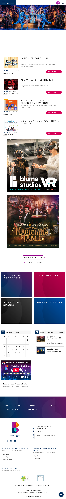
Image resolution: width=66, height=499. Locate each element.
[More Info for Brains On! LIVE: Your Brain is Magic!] (11, 125)
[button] (63, 2)
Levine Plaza (37, 458)
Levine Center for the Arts (44, 449)
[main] (33, 201)
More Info (56, 46)
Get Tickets (56, 41)
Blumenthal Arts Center (15, 449)
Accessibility (39, 492)
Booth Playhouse (8, 73)
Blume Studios (9, 468)
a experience (33, 496)
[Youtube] (15, 441)
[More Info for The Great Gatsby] (33, 17)
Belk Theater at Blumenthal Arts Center (12, 43)
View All (61, 332)
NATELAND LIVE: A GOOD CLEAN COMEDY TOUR (37, 101)
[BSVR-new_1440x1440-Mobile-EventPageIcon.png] (33, 165)
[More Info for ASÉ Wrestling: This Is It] (11, 84)
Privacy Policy (32, 492)
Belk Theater (6, 454)
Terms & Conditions (23, 492)
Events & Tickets (13, 405)
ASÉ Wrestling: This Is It (38, 80)
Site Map (46, 492)
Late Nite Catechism (35, 58)
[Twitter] (7, 441)
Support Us (33, 409)
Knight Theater (8, 114)
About (53, 405)
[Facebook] (19, 441)
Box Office (33, 432)
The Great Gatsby (26, 34)
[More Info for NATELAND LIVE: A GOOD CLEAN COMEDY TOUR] (11, 105)
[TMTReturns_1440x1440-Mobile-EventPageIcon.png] (33, 221)
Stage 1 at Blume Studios (11, 93)
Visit (32, 405)
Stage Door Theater (7, 459)
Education (12, 409)
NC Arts (25, 478)
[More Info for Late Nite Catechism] (11, 62)
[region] (16, 345)
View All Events (33, 262)
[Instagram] (11, 441)
